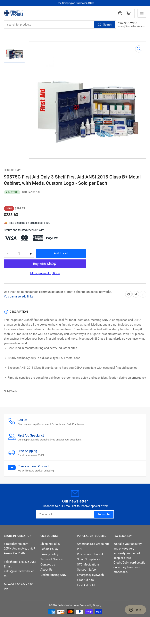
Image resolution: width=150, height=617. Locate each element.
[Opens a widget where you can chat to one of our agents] (135, 610)
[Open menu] (142, 13)
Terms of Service (51, 559)
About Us (46, 569)
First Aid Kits (85, 580)
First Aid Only (12, 170)
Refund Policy (49, 549)
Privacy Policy (49, 554)
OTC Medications (88, 564)
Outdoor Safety (86, 569)
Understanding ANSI (53, 575)
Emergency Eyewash (90, 575)
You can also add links (18, 296)
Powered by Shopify (91, 605)
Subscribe (103, 514)
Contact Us (47, 564)
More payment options (45, 273)
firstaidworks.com (68, 605)
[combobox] (60, 24)
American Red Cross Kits (93, 544)
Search (107, 24)
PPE (79, 549)
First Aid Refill (86, 585)
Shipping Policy (50, 544)
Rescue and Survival (90, 554)
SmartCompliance (88, 559)
